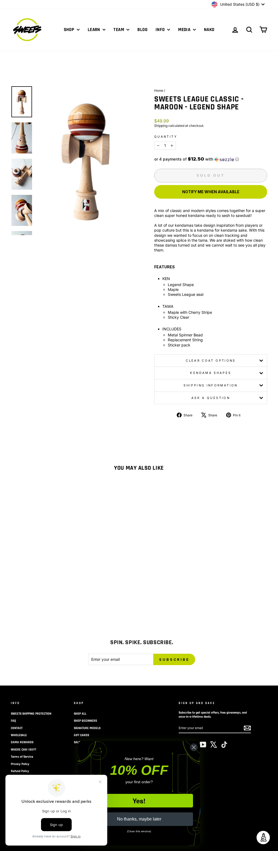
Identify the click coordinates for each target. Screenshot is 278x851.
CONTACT (17, 728)
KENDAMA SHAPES (210, 373)
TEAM (119, 30)
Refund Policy (20, 771)
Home (158, 90)
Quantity (165, 137)
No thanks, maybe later (139, 819)
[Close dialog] (194, 747)
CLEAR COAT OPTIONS (210, 360)
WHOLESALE (19, 735)
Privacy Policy (20, 764)
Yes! (139, 800)
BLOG (142, 30)
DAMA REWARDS (22, 742)
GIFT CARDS (81, 735)
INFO (161, 30)
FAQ (13, 721)
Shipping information (211, 385)
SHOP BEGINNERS (85, 721)
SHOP (69, 30)
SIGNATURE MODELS (87, 728)
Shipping (161, 126)
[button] (210, 159)
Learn (95, 30)
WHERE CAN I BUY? (23, 750)
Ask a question (210, 398)
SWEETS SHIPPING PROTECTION (31, 714)
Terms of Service (22, 757)
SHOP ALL (80, 714)
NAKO (209, 30)
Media (185, 30)
